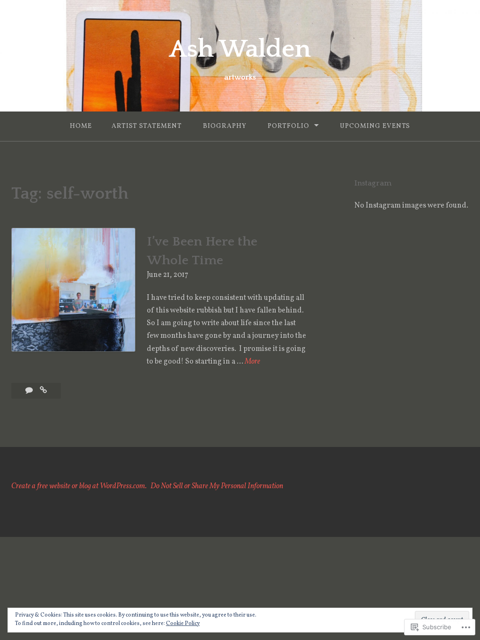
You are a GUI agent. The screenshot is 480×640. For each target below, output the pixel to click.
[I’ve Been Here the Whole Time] (43, 391)
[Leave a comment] (29, 391)
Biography (225, 126)
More (252, 362)
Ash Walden (240, 49)
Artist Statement (147, 126)
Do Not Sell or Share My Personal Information (216, 486)
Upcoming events (375, 126)
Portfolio (288, 126)
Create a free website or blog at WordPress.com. (79, 486)
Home (81, 126)
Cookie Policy (183, 623)
